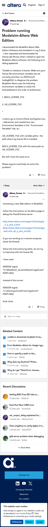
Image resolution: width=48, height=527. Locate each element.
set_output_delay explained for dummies (24, 415)
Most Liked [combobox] (39, 185)
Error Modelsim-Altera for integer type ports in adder (25, 345)
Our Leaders (24, 499)
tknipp (24, 440)
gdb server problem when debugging (26, 436)
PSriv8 (21, 357)
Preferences (17, 522)
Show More (25, 447)
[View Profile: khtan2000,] (5, 428)
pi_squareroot (26, 349)
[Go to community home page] (14, 5)
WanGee (24, 365)
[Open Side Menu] (4, 5)
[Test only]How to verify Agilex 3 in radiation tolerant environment (25, 426)
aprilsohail (22, 340)
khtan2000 (26, 429)
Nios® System (9, 13)
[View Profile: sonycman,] (5, 407)
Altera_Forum (16, 21)
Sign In (41, 5)
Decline (29, 522)
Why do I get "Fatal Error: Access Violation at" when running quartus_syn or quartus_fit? (26, 370)
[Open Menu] (44, 13)
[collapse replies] (24, 191)
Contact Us (24, 475)
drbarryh (25, 398)
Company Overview (24, 490)
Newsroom (24, 494)
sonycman (26, 408)
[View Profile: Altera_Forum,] (5, 417)
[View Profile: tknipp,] (5, 438)
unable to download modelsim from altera (24, 337)
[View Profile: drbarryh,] (5, 396)
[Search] (24, 5)
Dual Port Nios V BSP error (21, 405)
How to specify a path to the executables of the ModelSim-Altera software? (24, 353)
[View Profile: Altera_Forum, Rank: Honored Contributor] (5, 22)
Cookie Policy (25, 513)
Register (32, 5)
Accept (40, 522)
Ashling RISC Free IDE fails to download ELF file (23, 394)
